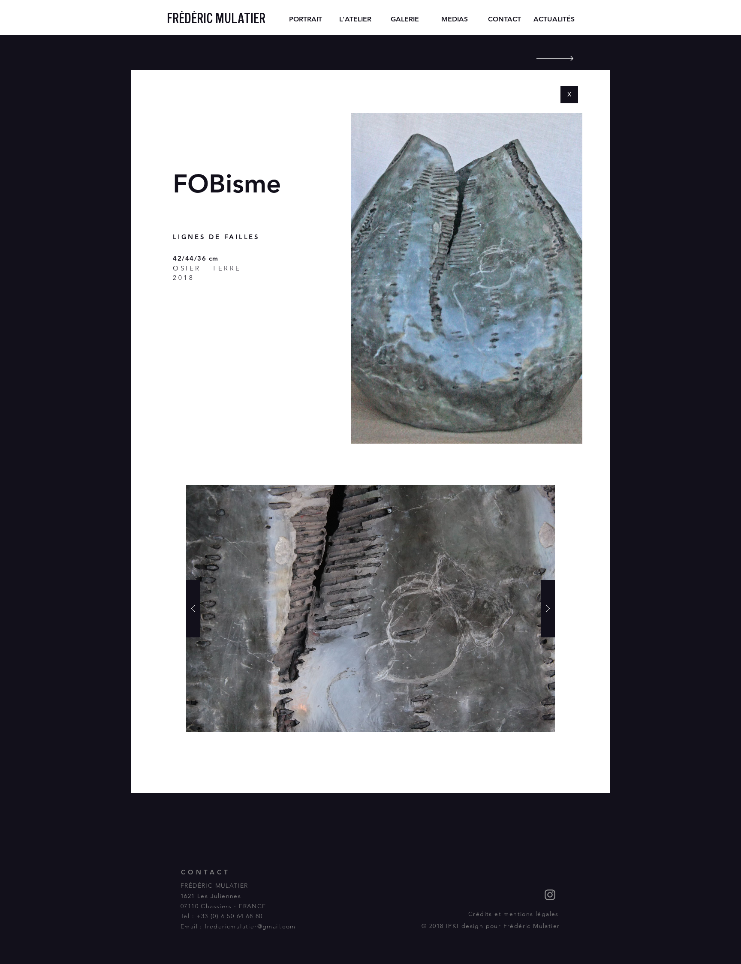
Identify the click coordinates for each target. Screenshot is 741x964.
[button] (370, 608)
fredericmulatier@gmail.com (250, 926)
